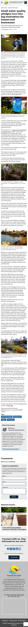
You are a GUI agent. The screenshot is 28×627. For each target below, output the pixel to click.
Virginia (3, 419)
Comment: (5, 487)
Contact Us (5, 620)
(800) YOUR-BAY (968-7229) (15, 595)
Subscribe (14, 557)
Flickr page (10, 405)
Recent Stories (4, 7)
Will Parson (5, 29)
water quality (11, 419)
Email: (4, 481)
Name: (4, 476)
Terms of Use (13, 620)
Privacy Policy (22, 620)
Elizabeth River (17, 416)
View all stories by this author (10, 449)
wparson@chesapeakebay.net (16, 430)
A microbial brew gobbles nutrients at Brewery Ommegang (14, 528)
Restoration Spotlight (13, 7)
